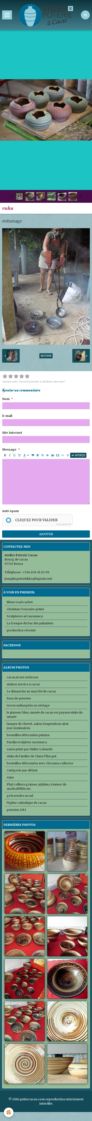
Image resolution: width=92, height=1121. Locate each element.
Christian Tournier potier (25, 609)
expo (10, 777)
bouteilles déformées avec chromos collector (40, 763)
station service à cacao (23, 684)
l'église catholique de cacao (27, 803)
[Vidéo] (57, 455)
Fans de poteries (19, 698)
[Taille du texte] (19, 455)
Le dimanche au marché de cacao (31, 691)
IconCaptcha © (63, 524)
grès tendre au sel (20, 796)
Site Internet (12, 433)
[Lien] (42, 455)
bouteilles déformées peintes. (28, 735)
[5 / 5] (27, 376)
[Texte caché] (47, 455)
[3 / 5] (16, 376)
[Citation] (32, 455)
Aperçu (79, 455)
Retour (46, 355)
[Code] (62, 455)
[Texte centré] (37, 455)
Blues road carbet (20, 602)
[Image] (52, 455)
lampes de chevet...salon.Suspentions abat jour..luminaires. (37, 726)
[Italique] (9, 455)
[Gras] (4, 455)
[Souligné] (14, 455)
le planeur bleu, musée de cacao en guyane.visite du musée (45, 715)
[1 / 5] (5, 376)
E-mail (7, 416)
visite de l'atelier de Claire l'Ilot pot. (32, 756)
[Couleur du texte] (26, 455)
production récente (21, 630)
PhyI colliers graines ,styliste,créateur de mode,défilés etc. (36, 786)
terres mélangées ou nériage (28, 705)
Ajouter (46, 534)
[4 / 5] (21, 376)
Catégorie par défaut (22, 770)
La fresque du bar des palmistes (30, 623)
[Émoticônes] (67, 455)
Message (9, 449)
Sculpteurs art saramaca (25, 616)
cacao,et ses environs (22, 677)
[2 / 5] (10, 376)
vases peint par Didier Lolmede (29, 749)
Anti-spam (10, 511)
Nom (6, 399)
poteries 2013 (16, 810)
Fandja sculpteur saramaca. (27, 742)
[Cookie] (8, 1112)
